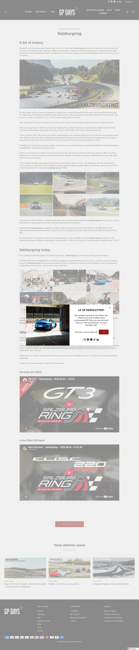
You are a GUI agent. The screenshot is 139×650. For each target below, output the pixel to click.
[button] (133, 649)
